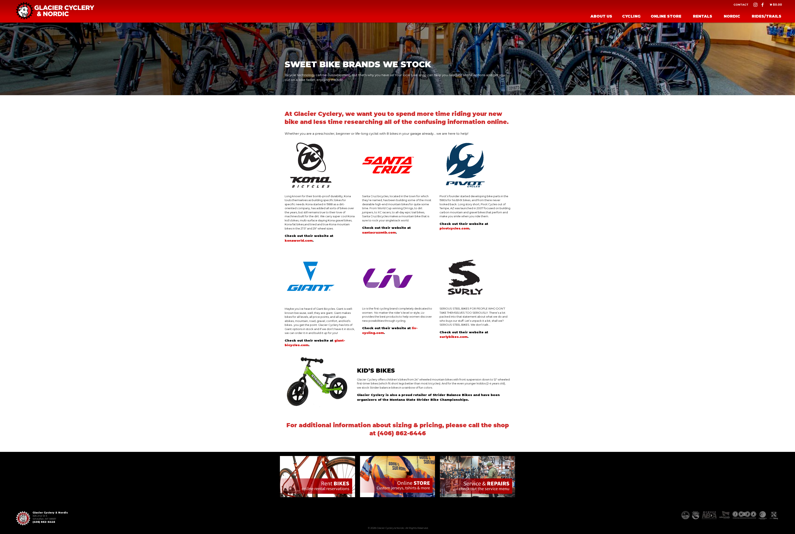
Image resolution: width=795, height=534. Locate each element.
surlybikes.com (453, 337)
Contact (741, 4)
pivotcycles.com (454, 228)
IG (755, 5)
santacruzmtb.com (379, 232)
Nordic (732, 16)
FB (762, 5)
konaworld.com (299, 240)
